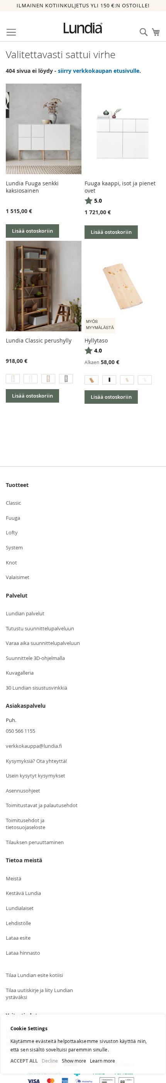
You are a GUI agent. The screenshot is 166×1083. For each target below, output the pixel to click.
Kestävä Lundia (23, 893)
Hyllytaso (96, 340)
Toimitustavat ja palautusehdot (42, 805)
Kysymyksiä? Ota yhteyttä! (36, 760)
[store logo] (83, 28)
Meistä (13, 878)
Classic (13, 502)
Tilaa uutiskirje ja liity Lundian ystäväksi (39, 994)
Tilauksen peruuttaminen (35, 842)
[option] (13, 378)
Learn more (102, 1061)
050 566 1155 (20, 730)
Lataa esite (18, 937)
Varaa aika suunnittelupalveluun (43, 643)
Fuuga (13, 517)
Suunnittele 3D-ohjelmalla (35, 658)
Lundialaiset (20, 908)
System (14, 547)
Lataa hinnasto (23, 952)
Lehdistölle (18, 923)
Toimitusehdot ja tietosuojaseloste (25, 824)
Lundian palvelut (25, 613)
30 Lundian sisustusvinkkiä (36, 687)
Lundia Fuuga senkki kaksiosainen (32, 187)
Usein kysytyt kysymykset (35, 775)
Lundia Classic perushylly (38, 340)
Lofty (12, 532)
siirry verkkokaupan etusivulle (98, 70)
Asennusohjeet (23, 790)
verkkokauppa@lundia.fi (34, 745)
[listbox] (43, 379)
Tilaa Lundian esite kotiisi (34, 975)
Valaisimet (17, 577)
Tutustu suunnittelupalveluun (40, 628)
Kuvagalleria (20, 672)
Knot (11, 562)
